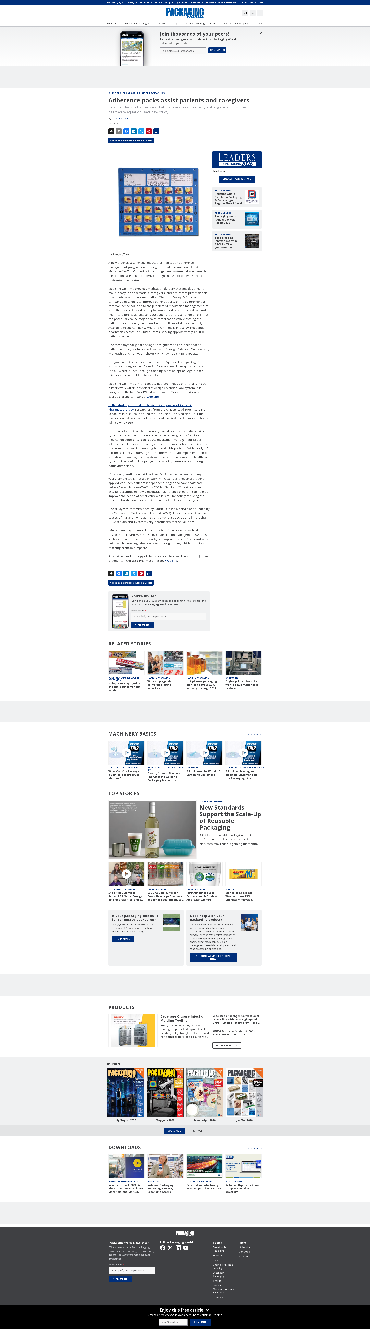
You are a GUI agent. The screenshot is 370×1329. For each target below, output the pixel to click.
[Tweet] (141, 131)
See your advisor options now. (213, 957)
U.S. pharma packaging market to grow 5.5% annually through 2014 (201, 685)
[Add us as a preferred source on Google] (156, 131)
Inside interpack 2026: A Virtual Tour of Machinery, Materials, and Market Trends (126, 1188)
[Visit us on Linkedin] (178, 1247)
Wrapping (231, 889)
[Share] (126, 131)
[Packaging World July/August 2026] (125, 1092)
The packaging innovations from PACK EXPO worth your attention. (226, 242)
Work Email (138, 610)
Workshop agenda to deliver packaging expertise (161, 685)
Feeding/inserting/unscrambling (245, 767)
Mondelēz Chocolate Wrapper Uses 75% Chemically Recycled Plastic (239, 896)
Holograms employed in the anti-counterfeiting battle (124, 687)
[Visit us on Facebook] (162, 1247)
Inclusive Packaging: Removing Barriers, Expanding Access (160, 1188)
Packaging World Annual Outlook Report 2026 (225, 219)
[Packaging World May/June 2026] (165, 1092)
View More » (254, 734)
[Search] (253, 13)
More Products (226, 1045)
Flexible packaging (158, 677)
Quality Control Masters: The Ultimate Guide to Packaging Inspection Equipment (164, 777)
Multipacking (233, 1181)
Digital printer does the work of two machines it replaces (241, 685)
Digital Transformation (123, 1181)
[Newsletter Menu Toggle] (245, 13)
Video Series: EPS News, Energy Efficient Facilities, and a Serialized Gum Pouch (125, 896)
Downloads (154, 1181)
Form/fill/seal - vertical (123, 767)
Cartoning (231, 677)
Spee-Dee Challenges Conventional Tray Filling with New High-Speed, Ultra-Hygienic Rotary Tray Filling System (235, 1019)
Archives (196, 1130)
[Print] (111, 131)
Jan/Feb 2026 (245, 1120)
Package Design (156, 889)
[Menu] (260, 13)
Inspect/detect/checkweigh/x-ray (165, 768)
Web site (153, 397)
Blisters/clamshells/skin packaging (136, 93)
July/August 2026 (125, 1120)
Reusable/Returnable (212, 801)
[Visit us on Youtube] (185, 1247)
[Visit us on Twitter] (170, 1247)
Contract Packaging (199, 1181)
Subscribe (174, 1130)
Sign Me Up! (217, 50)
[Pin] (149, 131)
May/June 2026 (165, 1120)
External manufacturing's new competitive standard (204, 1186)
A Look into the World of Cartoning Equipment (203, 773)
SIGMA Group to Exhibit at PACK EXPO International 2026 (233, 1032)
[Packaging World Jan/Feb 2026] (244, 1092)
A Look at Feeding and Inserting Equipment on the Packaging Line (241, 775)
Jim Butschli (121, 118)
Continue (200, 1322)
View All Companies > (237, 179)
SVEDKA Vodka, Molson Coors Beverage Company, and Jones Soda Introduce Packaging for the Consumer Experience (165, 896)
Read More (123, 938)
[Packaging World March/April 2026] (204, 1092)
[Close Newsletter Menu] (261, 33)
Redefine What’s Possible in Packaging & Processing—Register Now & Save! (228, 198)
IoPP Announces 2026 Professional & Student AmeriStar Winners (202, 896)
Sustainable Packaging (122, 889)
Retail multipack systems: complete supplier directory (242, 1188)
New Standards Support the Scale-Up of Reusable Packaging (230, 817)
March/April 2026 (205, 1120)
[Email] (119, 131)
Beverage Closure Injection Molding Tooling (183, 1018)
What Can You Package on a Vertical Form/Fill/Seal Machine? (125, 775)
